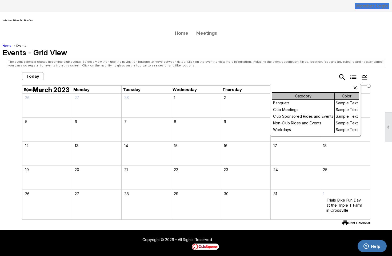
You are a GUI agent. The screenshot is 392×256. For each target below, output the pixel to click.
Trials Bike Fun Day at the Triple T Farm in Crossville (344, 205)
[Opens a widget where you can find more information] (372, 246)
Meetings (206, 33)
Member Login (372, 6)
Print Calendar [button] (359, 223)
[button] (364, 76)
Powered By (182, 246)
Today (32, 76)
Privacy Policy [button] (254, 240)
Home (181, 33)
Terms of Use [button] (228, 240)
